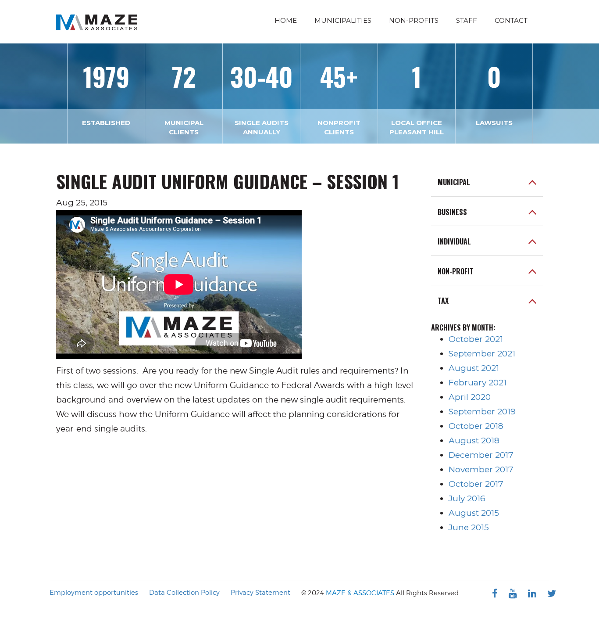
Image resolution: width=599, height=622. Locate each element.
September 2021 (482, 354)
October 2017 (476, 484)
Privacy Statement (260, 593)
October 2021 (476, 339)
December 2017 (481, 455)
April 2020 (470, 397)
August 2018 (474, 440)
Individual (454, 242)
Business (452, 212)
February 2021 (477, 383)
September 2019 (482, 411)
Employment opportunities (94, 593)
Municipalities (342, 20)
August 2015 (474, 513)
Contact (511, 20)
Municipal (454, 183)
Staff (466, 20)
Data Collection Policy (184, 593)
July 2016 (467, 498)
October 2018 (476, 426)
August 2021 (474, 368)
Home (286, 20)
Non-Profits (414, 20)
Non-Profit (456, 272)
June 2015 (469, 527)
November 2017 (481, 469)
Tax (443, 301)
